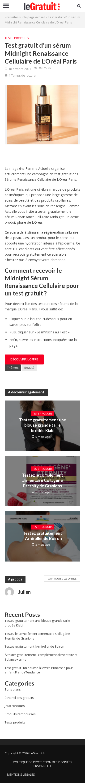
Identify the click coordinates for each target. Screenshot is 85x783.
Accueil (40, 17)
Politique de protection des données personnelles (42, 764)
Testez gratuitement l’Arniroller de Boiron (42, 536)
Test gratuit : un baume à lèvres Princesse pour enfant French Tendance (39, 670)
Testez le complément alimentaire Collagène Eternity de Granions (42, 480)
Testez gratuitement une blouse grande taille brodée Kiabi (42, 425)
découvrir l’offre (24, 359)
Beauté (29, 368)
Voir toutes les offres (62, 578)
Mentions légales (21, 775)
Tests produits (17, 38)
